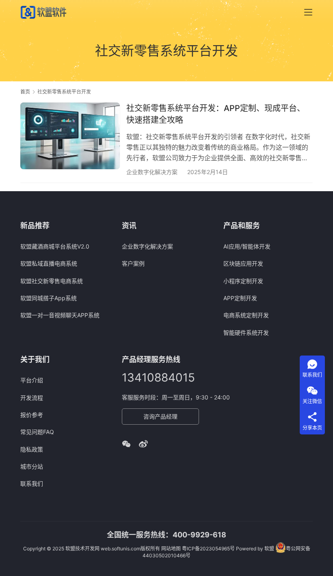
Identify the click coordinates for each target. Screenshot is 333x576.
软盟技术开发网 (82, 548)
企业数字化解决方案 (151, 171)
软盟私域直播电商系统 (48, 263)
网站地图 (171, 548)
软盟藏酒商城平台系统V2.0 (54, 246)
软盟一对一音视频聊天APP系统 (59, 315)
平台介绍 (31, 380)
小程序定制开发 (243, 280)
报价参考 (31, 414)
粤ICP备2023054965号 (208, 548)
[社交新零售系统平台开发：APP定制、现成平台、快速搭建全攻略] (70, 136)
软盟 (269, 548)
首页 (25, 92)
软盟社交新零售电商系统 (51, 280)
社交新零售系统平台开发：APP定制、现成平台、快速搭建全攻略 (215, 114)
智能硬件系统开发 (246, 332)
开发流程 (31, 397)
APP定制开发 (240, 298)
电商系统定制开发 (246, 315)
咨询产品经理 (160, 416)
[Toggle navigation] (308, 12)
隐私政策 (31, 449)
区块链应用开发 (243, 263)
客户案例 (133, 263)
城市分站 (31, 466)
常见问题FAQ (37, 431)
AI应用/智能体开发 (246, 246)
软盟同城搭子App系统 (48, 298)
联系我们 (31, 483)
